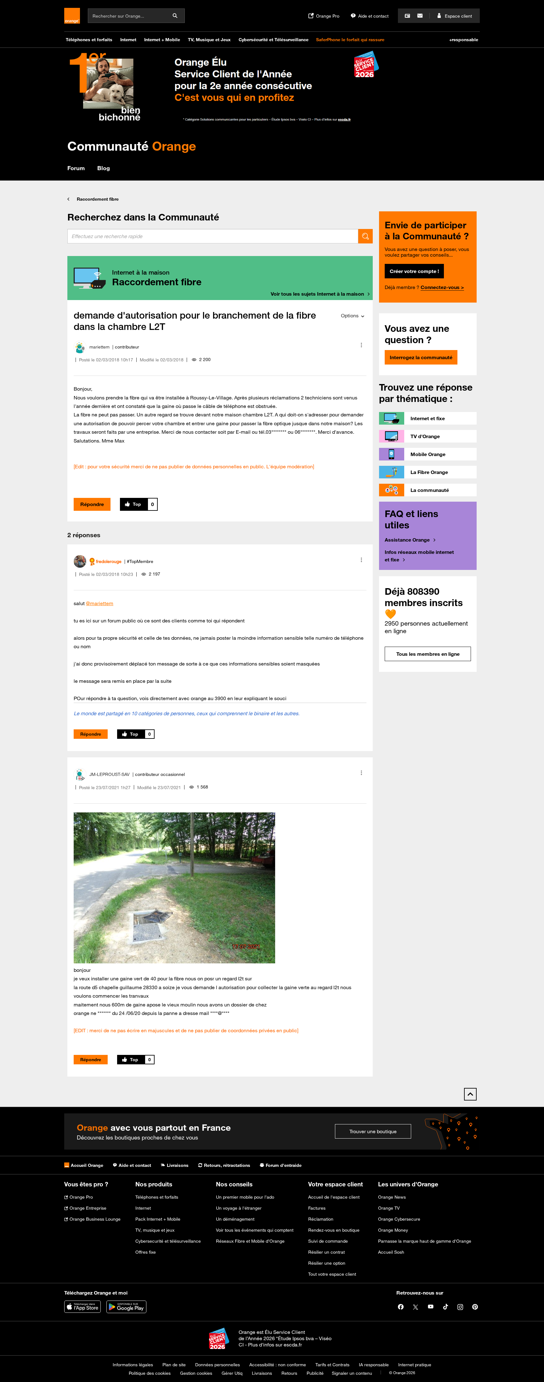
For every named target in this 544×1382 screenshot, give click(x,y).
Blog (103, 167)
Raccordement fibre (98, 199)
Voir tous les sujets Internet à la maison (317, 294)
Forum (76, 167)
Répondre (92, 504)
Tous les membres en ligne (428, 654)
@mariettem (99, 603)
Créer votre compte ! (414, 271)
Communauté (131, 146)
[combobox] (212, 236)
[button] (361, 345)
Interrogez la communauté (421, 357)
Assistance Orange (407, 540)
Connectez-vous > (442, 287)
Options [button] (350, 315)
